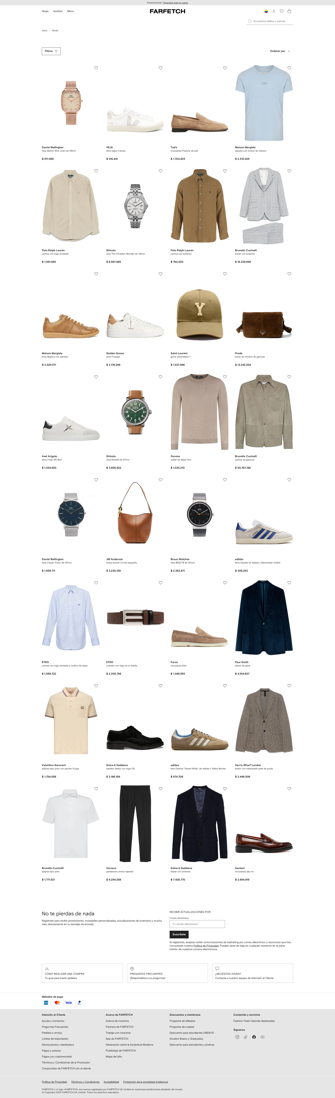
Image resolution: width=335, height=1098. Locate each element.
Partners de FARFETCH (119, 1026)
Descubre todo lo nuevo (175, 3)
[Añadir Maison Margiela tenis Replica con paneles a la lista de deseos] (96, 274)
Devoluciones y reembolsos (58, 1044)
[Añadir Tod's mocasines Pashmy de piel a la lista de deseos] (225, 68)
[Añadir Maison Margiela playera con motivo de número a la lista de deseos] (289, 68)
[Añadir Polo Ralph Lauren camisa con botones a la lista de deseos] (225, 171)
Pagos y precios (51, 1050)
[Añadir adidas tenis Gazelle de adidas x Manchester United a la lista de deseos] (289, 480)
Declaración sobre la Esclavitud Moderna (129, 1044)
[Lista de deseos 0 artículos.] (281, 11)
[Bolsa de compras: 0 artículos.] (289, 11)
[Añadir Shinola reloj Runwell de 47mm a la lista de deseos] (160, 377)
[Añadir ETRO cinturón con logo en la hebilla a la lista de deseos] (160, 583)
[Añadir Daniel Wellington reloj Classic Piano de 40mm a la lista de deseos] (96, 480)
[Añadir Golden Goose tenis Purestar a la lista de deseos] (160, 274)
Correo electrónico (179, 918)
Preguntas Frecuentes (146, 973)
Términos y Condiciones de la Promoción (66, 1062)
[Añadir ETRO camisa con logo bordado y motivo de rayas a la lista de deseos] (96, 583)
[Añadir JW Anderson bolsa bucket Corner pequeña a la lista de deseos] (160, 480)
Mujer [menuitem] (45, 11)
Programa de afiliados (182, 1021)
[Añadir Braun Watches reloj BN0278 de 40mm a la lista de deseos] (225, 480)
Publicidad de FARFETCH (121, 1050)
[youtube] (262, 1037)
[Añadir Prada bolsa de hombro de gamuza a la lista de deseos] (289, 274)
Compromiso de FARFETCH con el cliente (66, 1068)
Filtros (49, 51)
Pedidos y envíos (52, 1032)
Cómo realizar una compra (64, 973)
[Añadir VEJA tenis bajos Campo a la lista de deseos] (160, 68)
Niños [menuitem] (70, 11)
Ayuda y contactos (53, 1021)
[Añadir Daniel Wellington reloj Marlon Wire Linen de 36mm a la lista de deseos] (96, 68)
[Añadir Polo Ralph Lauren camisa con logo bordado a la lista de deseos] (96, 171)
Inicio (44, 30)
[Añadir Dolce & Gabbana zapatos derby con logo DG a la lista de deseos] (160, 686)
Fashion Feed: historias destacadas (254, 1021)
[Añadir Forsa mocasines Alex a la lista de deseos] (225, 583)
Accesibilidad (111, 1082)
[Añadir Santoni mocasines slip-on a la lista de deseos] (289, 789)
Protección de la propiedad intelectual (145, 1082)
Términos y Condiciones (85, 1082)
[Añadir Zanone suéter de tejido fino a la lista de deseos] (225, 377)
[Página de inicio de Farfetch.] (167, 11)
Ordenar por (277, 51)
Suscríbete (179, 934)
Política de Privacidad (206, 945)
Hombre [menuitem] (57, 11)
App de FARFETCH (117, 1038)
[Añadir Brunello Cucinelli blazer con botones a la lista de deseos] (289, 171)
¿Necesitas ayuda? (228, 973)
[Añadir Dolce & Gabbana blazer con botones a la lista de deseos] (225, 789)
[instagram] (237, 1037)
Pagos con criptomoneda (57, 1056)
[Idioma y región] (266, 11)
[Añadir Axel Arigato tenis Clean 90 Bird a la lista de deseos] (96, 377)
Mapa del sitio (114, 1056)
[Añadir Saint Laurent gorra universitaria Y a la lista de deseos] (225, 274)
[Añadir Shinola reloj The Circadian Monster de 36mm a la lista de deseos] (160, 171)
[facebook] (254, 1037)
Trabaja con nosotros (118, 1032)
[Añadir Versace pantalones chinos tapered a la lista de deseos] (160, 789)
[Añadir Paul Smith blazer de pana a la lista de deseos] (289, 583)
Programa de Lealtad (182, 1026)
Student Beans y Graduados (186, 1038)
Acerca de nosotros (117, 1021)
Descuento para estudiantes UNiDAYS (192, 1032)
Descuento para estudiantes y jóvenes (192, 1044)
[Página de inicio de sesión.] (274, 11)
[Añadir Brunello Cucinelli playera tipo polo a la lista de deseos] (96, 789)
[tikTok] (246, 1037)
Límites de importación (55, 1038)
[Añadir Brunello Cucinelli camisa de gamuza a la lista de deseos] (289, 377)
